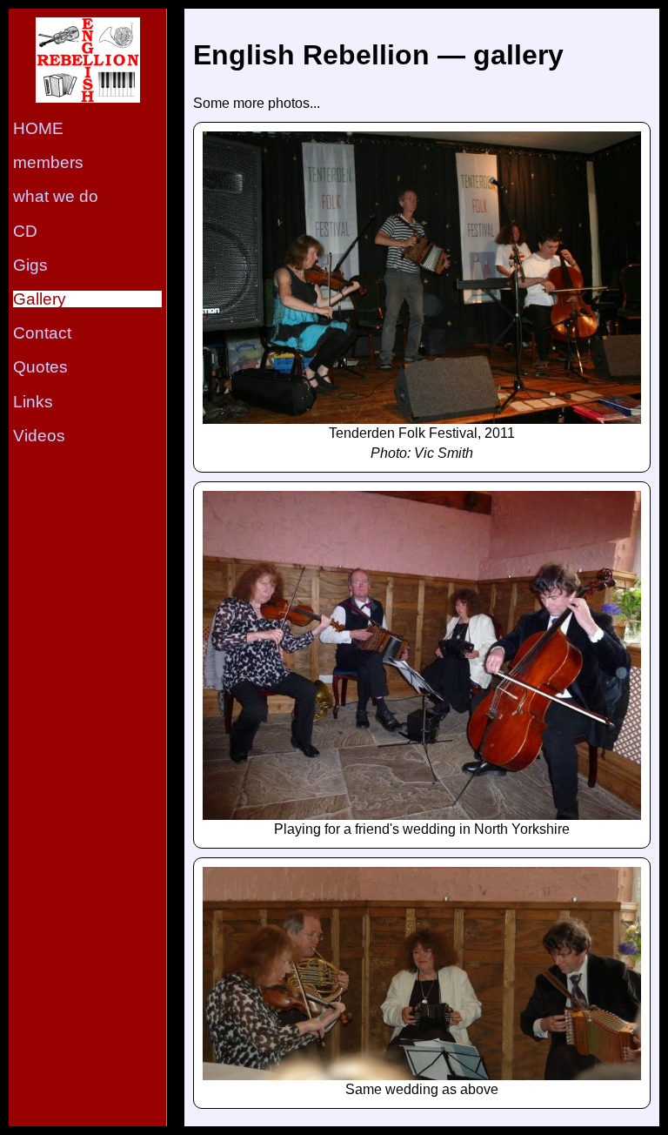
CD (25, 231)
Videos (39, 435)
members (48, 162)
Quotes (40, 367)
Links (33, 401)
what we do (55, 196)
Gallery (39, 299)
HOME (38, 128)
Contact (42, 333)
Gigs (30, 265)
